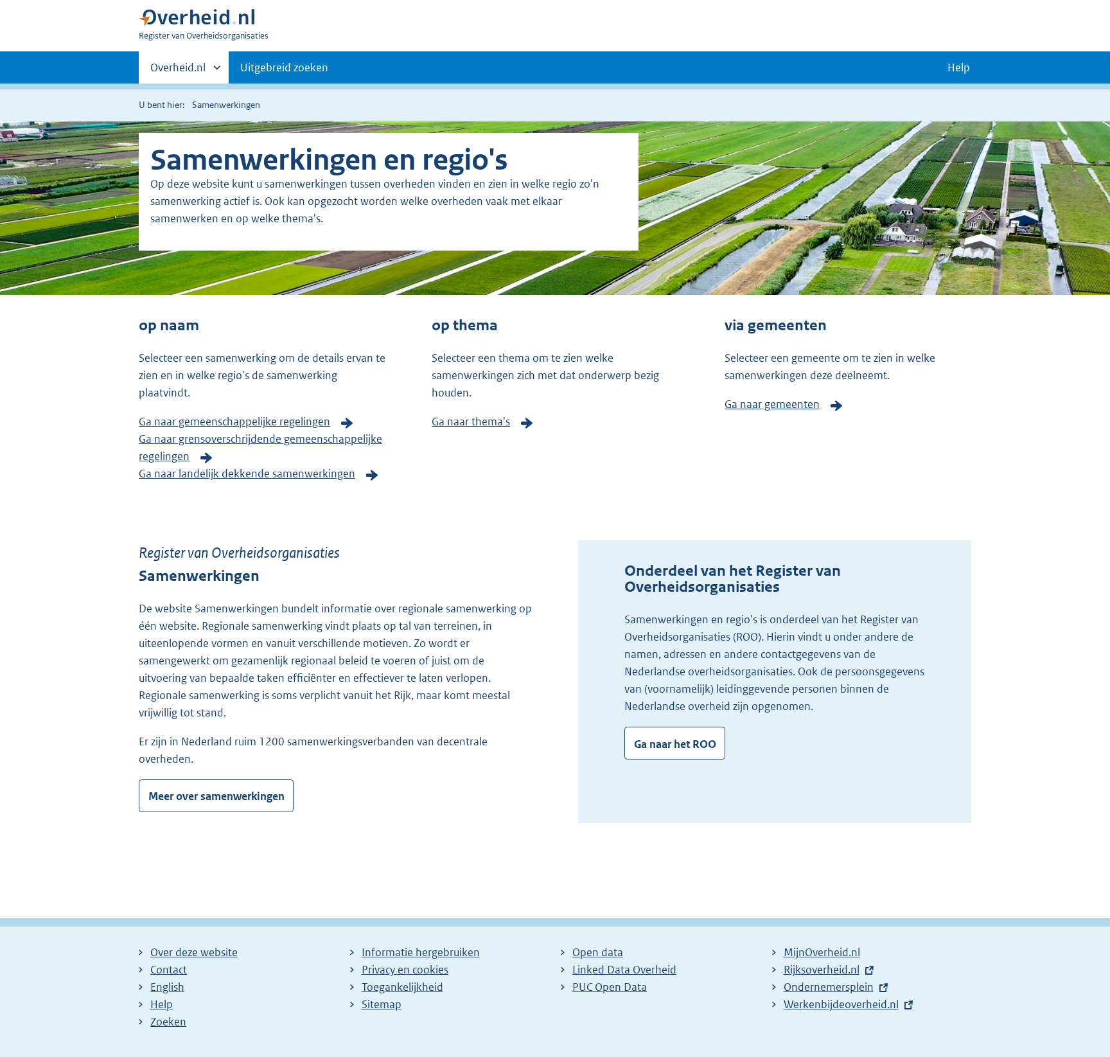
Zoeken (168, 1022)
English (167, 987)
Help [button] (958, 67)
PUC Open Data (609, 987)
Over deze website (194, 952)
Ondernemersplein (829, 987)
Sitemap (381, 1004)
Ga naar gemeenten (772, 404)
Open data (597, 952)
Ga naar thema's (471, 421)
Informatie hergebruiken (421, 952)
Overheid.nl (178, 72)
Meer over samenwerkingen (216, 796)
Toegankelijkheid (402, 987)
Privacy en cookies (405, 970)
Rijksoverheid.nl (821, 970)
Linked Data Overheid (624, 970)
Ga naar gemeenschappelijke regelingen (234, 421)
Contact (168, 970)
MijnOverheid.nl (822, 952)
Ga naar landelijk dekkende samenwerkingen (247, 473)
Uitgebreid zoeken (284, 67)
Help (161, 1004)
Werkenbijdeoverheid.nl (841, 1004)
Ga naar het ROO (675, 744)
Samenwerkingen (226, 105)
